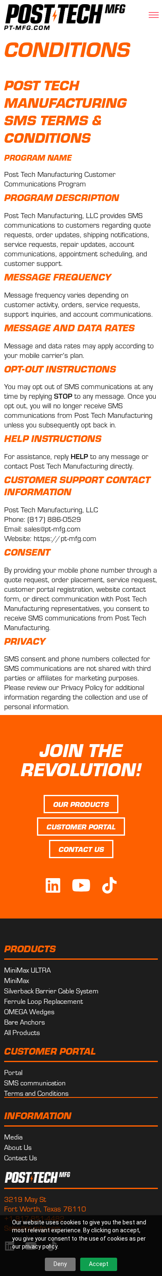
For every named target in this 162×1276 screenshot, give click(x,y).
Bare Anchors (24, 1022)
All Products (22, 1032)
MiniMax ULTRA (27, 970)
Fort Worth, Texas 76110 (45, 1208)
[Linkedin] (52, 885)
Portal (13, 1072)
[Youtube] (81, 885)
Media (13, 1137)
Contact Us (20, 1157)
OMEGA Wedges (29, 1011)
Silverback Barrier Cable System (51, 990)
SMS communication (35, 1082)
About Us (18, 1147)
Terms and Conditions (36, 1093)
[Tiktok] (109, 885)
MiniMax (16, 980)
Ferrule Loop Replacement (43, 1001)
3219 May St (25, 1199)
